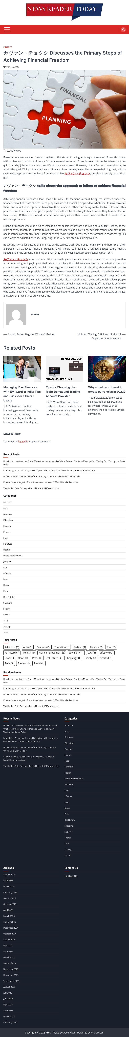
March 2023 (9, 1016)
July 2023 (7, 992)
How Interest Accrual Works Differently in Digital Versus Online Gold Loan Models (41, 476)
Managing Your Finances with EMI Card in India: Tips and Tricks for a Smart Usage (22, 393)
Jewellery (7, 561)
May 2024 (8, 945)
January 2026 (9, 898)
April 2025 (8, 910)
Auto (5, 508)
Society (6, 608)
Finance (7, 47)
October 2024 (9, 933)
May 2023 (8, 1004)
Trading (6, 626)
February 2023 (10, 1022)
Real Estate (8, 597)
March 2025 (9, 916)
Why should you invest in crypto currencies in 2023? (106, 389)
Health (6, 549)
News (6, 585)
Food (5, 538)
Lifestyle (7, 573)
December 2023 (10, 969)
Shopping (7, 603)
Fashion (7, 526)
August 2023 (9, 986)
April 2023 (8, 1010)
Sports (6, 614)
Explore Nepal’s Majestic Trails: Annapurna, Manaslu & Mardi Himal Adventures (40, 482)
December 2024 (10, 927)
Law (5, 567)
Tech (5, 620)
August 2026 (9, 874)
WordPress (97, 1032)
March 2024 (9, 957)
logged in (23, 441)
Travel (6, 632)
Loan (5, 579)
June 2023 (8, 998)
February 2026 (10, 892)
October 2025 (9, 904)
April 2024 (8, 951)
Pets (5, 591)
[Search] (123, 29)
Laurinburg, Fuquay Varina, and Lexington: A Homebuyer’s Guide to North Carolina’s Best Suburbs (49, 470)
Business (7, 514)
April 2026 (8, 880)
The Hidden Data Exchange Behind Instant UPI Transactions (31, 488)
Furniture (7, 543)
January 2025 (9, 922)
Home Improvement (12, 555)
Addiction (7, 502)
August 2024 (9, 939)
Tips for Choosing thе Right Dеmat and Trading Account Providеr (63, 391)
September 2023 (11, 981)
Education (8, 520)
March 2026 (9, 886)
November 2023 (10, 975)
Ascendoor (69, 1032)
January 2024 (9, 963)
